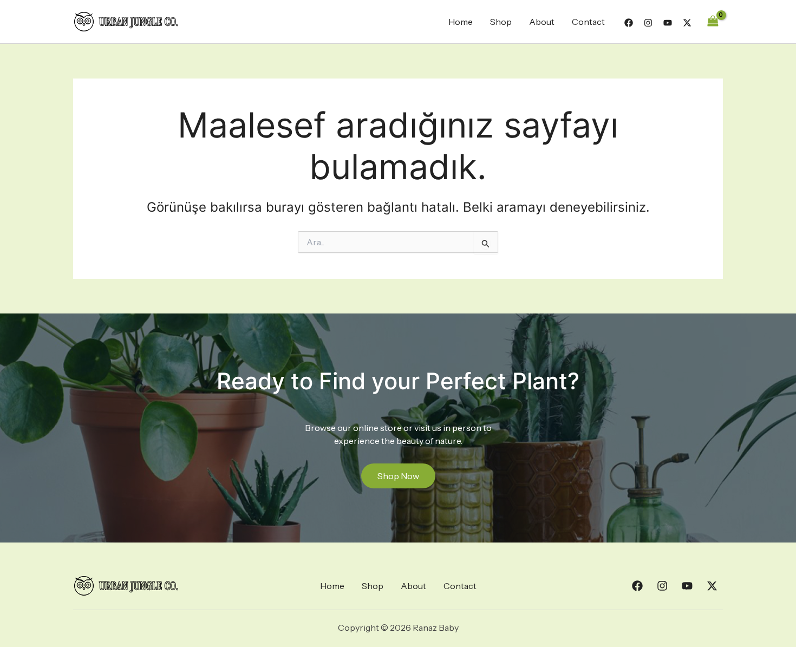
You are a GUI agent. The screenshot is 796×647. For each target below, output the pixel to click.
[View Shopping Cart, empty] (712, 21)
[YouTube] (667, 22)
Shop (501, 21)
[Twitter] (687, 22)
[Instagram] (648, 22)
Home (460, 21)
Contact (588, 21)
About (541, 21)
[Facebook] (628, 22)
